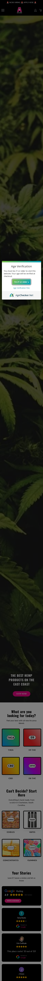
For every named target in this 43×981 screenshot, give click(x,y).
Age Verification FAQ (21, 288)
